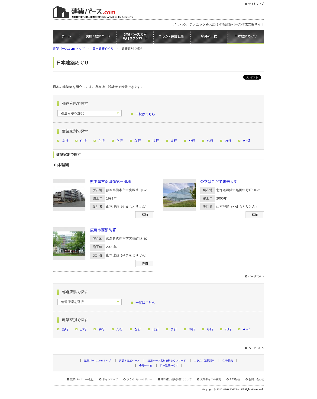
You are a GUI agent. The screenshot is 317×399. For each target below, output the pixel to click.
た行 (119, 140)
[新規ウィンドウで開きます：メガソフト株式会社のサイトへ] (233, 390)
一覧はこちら (145, 114)
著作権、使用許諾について (176, 379)
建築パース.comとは (82, 379)
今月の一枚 (209, 37)
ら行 (210, 140)
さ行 (101, 140)
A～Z (246, 140)
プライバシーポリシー (139, 379)
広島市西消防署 (103, 230)
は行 (155, 140)
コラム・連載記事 (172, 37)
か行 (83, 140)
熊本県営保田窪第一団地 (110, 181)
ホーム (66, 37)
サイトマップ (110, 379)
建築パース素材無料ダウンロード (135, 37)
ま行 (174, 140)
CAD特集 (228, 360)
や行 (192, 140)
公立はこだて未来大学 (218, 181)
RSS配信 (235, 379)
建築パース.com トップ (69, 48)
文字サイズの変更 (211, 379)
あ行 (65, 140)
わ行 (228, 140)
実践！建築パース (98, 37)
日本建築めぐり (245, 37)
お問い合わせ (256, 379)
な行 (137, 140)
